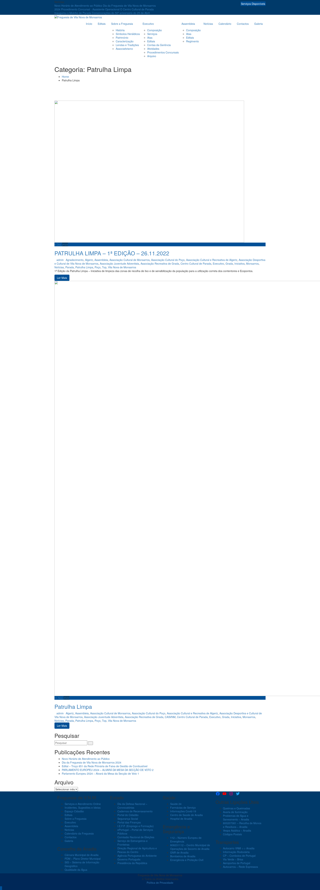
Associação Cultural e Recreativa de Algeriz (211, 260)
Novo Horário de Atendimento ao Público (78, 5)
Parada (69, 267)
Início (89, 24)
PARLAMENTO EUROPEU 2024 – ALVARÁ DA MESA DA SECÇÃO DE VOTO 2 (108, 770)
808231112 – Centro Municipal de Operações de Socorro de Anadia (190, 847)
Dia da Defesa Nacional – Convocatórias (132, 805)
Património (122, 37)
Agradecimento (75, 260)
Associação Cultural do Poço (168, 260)
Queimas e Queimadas (236, 808)
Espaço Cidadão (74, 811)
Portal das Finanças (129, 822)
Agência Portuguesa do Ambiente (137, 855)
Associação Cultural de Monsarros (129, 260)
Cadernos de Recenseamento (135, 811)
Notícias (208, 24)
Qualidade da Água (76, 870)
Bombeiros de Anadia (182, 856)
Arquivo (151, 56)
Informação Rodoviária (236, 852)
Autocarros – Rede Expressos (240, 867)
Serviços (152, 34)
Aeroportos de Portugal (236, 863)
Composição (154, 30)
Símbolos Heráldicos (128, 34)
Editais (102, 24)
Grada (229, 263)
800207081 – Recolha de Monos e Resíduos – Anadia (242, 825)
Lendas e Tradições (127, 45)
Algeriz (89, 260)
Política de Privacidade (160, 882)
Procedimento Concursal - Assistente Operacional (90, 9)
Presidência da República (132, 863)
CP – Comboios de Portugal (239, 855)
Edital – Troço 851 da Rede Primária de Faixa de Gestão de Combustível (104, 766)
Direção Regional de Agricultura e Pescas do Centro (137, 850)
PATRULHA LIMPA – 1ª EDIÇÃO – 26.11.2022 (111, 253)
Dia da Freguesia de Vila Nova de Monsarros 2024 (91, 762)
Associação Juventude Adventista (119, 263)
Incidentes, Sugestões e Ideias (83, 807)
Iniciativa (239, 263)
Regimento (192, 41)
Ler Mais (62, 278)
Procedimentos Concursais (163, 52)
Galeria (258, 24)
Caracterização (125, 41)
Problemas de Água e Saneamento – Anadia (236, 817)
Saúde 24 (175, 804)
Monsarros (252, 263)
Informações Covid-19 (183, 811)
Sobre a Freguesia (122, 24)
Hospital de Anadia (181, 818)
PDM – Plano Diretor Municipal (83, 858)
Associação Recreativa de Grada (160, 263)
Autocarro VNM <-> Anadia (238, 848)
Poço (98, 267)
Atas (149, 37)
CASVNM (170, 717)
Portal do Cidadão (128, 815)
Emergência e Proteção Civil (186, 860)
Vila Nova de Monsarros (122, 267)
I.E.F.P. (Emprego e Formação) (135, 826)
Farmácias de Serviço (183, 807)
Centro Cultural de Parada (196, 263)
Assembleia (188, 24)
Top (104, 267)
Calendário (225, 24)
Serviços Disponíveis (253, 4)
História (120, 30)
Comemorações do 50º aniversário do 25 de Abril (121, 13)
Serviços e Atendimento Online (83, 804)
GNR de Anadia (179, 852)
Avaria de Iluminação (235, 812)
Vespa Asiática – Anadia (237, 830)
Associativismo (124, 48)
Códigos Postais (232, 834)
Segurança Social (127, 818)
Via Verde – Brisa (233, 859)
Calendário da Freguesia (79, 833)
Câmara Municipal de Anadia (82, 855)
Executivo (148, 24)
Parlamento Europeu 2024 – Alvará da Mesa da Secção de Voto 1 (100, 773)
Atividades (153, 48)
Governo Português (128, 859)
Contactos (243, 24)
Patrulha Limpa (84, 267)
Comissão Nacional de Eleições (135, 837)
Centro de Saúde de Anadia (186, 815)
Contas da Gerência (159, 45)
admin (60, 260)
